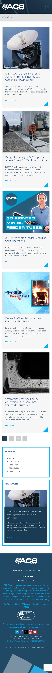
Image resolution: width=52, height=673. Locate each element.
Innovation (13, 465)
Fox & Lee (44, 647)
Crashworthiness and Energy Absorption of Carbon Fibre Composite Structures (21, 402)
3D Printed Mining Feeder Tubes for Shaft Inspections (25, 239)
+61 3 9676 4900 (27, 577)
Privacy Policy (25, 647)
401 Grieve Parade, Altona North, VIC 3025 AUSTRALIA (26, 641)
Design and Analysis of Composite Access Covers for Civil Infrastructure (26, 158)
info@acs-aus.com (27, 580)
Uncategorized (15, 471)
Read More (9, 100)
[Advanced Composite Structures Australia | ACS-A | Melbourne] (13, 7)
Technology (14, 468)
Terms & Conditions (12, 647)
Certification (14, 462)
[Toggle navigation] (47, 7)
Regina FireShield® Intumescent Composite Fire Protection (23, 320)
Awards (12, 458)
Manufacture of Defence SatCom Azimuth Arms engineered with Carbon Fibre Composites (23, 76)
